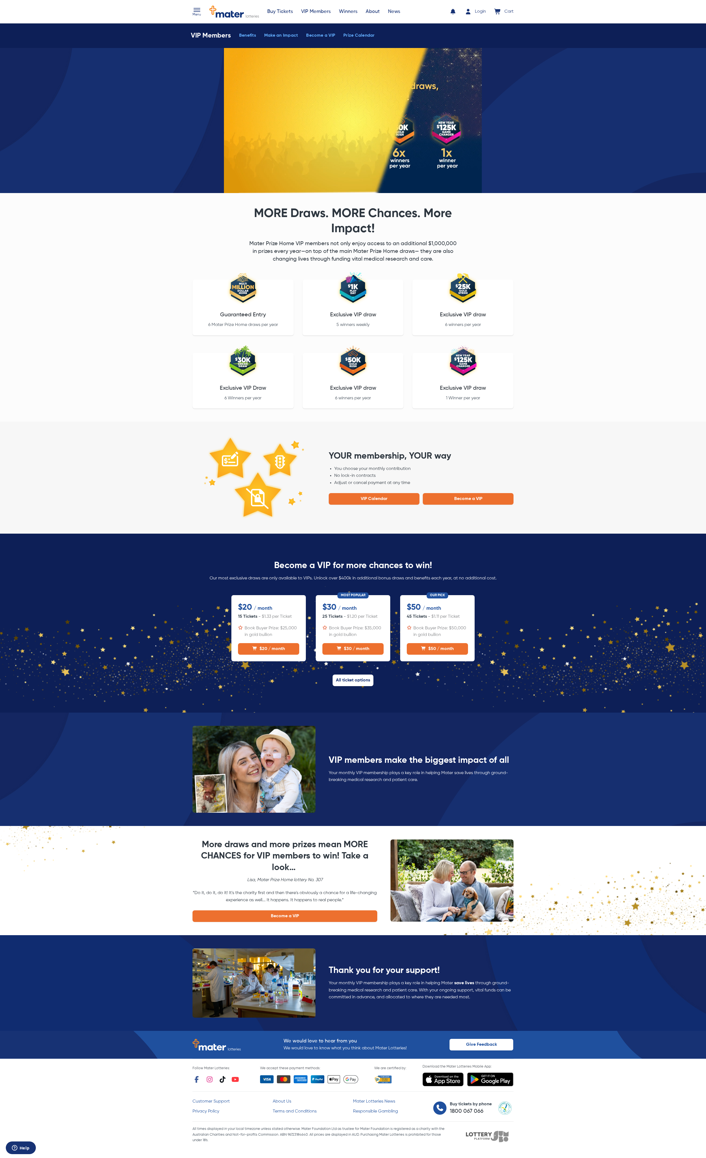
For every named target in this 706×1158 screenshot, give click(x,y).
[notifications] (453, 11)
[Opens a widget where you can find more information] (21, 1148)
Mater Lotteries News (374, 1101)
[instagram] (209, 1079)
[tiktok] (222, 1079)
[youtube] (235, 1079)
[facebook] (196, 1079)
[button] (196, 12)
